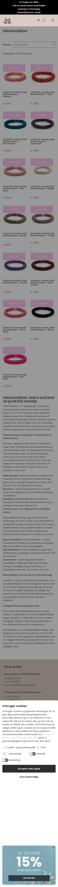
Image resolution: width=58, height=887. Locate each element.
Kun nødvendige (29, 776)
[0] (38, 20)
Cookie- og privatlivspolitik (20, 747)
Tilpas (43, 747)
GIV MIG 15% (29, 878)
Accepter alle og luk (29, 768)
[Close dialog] (53, 848)
